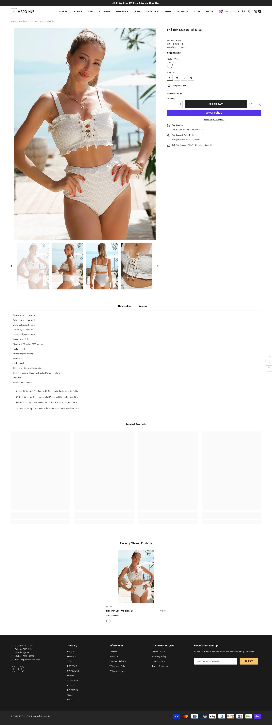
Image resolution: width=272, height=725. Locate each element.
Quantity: (171, 98)
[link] (40, 517)
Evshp (178, 40)
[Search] (244, 11)
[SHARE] (258, 104)
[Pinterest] (13, 669)
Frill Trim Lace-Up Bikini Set (136, 610)
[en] (221, 11)
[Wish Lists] (249, 11)
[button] (11, 266)
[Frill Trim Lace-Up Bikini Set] (136, 576)
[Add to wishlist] (252, 104)
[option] (85, 134)
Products (23, 21)
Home (13, 21)
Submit (249, 661)
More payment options (214, 119)
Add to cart (216, 104)
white (108, 621)
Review (143, 306)
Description (124, 306)
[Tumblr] (21, 669)
